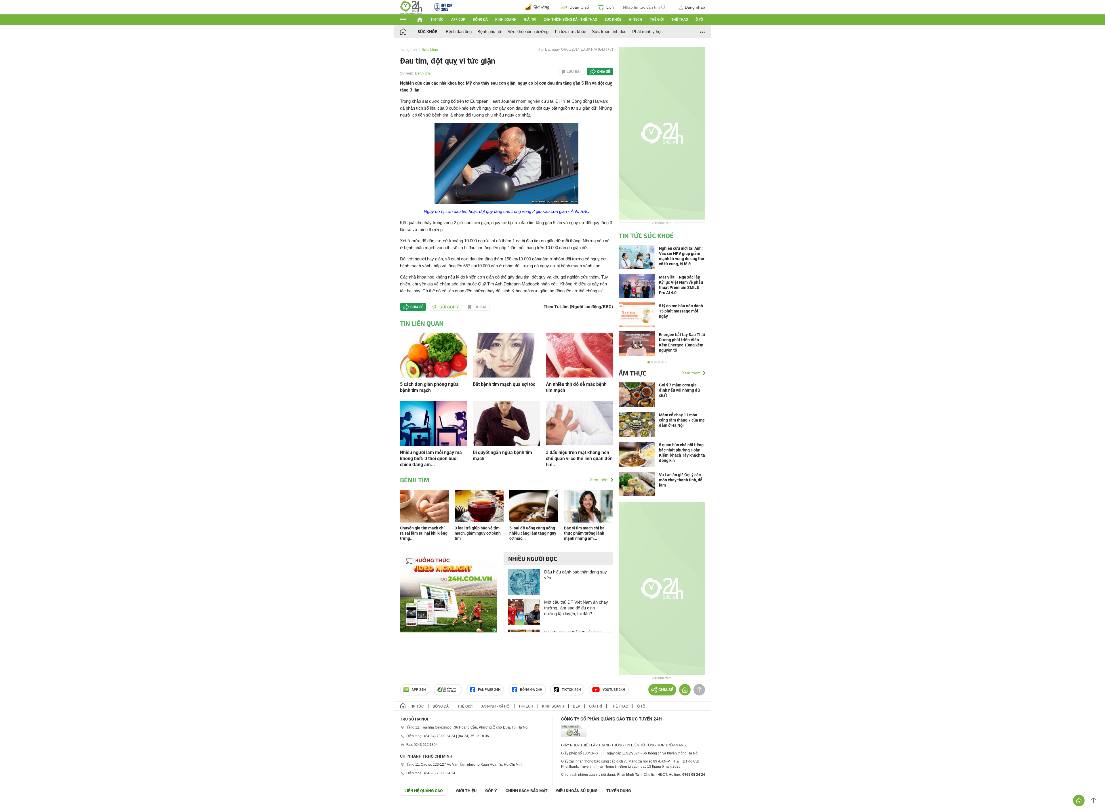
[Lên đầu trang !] (1093, 800)
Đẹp (576, 706)
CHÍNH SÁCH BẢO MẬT (527, 790)
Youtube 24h (614, 690)
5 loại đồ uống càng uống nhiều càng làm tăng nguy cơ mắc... (532, 533)
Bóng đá (480, 20)
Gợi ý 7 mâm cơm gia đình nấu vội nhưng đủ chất (679, 390)
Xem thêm (599, 479)
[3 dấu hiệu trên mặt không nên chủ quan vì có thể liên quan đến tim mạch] (579, 422)
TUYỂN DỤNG (618, 790)
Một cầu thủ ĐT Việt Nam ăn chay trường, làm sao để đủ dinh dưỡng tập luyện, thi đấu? (576, 608)
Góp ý (491, 790)
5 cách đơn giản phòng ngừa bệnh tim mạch (429, 387)
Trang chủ (408, 49)
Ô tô (699, 20)
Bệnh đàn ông (459, 31)
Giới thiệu (466, 790)
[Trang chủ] (409, 31)
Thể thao (679, 20)
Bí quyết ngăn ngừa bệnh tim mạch (502, 455)
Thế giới (657, 20)
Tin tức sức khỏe (570, 31)
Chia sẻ (603, 72)
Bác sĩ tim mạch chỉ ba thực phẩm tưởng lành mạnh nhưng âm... (584, 533)
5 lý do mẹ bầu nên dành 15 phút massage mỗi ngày (681, 311)
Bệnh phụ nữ (489, 31)
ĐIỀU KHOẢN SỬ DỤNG (577, 790)
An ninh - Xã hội (495, 706)
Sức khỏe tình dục (609, 31)
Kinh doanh (506, 20)
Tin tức (436, 20)
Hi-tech (635, 20)
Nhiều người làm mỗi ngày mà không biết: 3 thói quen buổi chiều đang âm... (431, 458)
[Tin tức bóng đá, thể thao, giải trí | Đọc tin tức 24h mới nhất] (411, 6)
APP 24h (418, 690)
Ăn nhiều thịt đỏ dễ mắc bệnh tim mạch (576, 387)
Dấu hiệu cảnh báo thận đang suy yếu (575, 574)
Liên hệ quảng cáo (424, 790)
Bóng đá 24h (531, 690)
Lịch (610, 7)
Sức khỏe (613, 20)
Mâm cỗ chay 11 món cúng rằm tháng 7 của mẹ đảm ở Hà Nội (682, 420)
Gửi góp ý (449, 307)
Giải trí (530, 20)
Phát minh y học (647, 31)
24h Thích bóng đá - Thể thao (570, 20)
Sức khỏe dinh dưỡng (527, 31)
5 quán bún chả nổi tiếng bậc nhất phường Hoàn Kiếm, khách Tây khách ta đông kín (682, 453)
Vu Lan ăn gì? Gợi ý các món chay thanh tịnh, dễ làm (680, 479)
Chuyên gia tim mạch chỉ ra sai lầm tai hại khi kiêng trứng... (423, 533)
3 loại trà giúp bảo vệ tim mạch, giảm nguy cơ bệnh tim (478, 533)
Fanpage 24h (489, 690)
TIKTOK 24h (571, 690)
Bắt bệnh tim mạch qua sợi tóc (504, 384)
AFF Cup (458, 20)
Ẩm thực (632, 373)
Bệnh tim (422, 73)
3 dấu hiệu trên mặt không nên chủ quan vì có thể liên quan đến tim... (579, 458)
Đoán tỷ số (579, 7)
